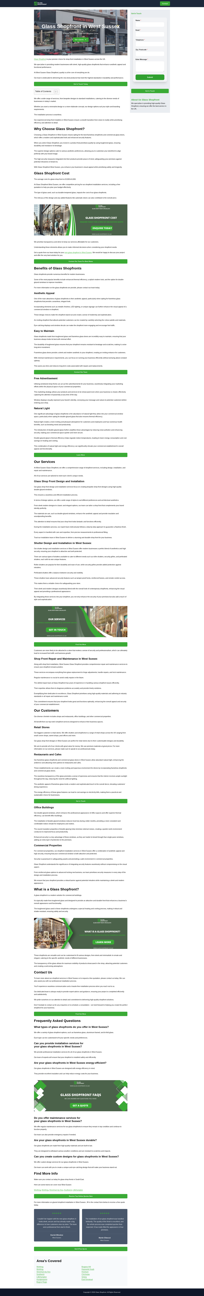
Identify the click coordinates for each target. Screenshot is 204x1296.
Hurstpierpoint (42, 1279)
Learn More (81, 455)
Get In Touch (150, 91)
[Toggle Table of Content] (54, 91)
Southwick (68, 1190)
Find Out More (81, 644)
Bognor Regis (42, 1282)
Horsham (85, 1272)
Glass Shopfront (40, 59)
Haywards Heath (88, 1269)
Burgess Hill (86, 1267)
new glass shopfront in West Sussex (78, 252)
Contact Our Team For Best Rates (81, 261)
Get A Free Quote (81, 1249)
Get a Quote (79, 39)
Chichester (86, 1274)
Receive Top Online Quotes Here (81, 1196)
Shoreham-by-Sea (56, 1190)
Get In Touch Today (81, 84)
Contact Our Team (80, 372)
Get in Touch (80, 801)
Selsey (84, 1277)
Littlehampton (78, 1190)
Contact (165, 3)
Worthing (37, 1190)
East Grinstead (87, 1279)
